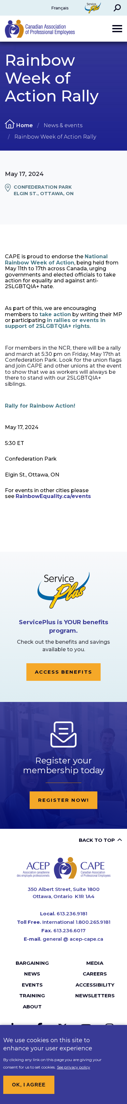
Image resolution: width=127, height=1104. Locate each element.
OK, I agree (29, 1084)
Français (60, 7)
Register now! (63, 800)
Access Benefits (63, 672)
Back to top (97, 840)
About (32, 1006)
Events (32, 985)
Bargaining (32, 963)
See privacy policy (73, 1067)
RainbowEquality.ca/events (53, 496)
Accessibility (95, 985)
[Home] (63, 868)
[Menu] (117, 28)
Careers (95, 974)
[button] (117, 8)
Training (32, 995)
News (32, 974)
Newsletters (95, 995)
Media (94, 963)
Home (24, 125)
